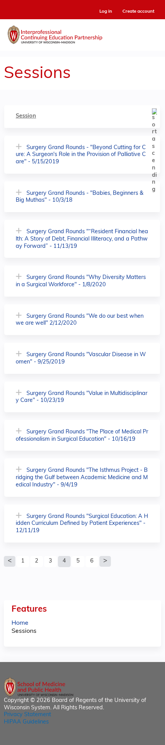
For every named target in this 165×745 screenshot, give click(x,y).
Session (26, 116)
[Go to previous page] (9, 561)
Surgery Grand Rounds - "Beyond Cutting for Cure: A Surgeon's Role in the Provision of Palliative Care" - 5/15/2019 (81, 155)
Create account (138, 11)
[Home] (82, 33)
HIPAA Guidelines (26, 722)
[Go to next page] (105, 561)
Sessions (24, 631)
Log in (105, 12)
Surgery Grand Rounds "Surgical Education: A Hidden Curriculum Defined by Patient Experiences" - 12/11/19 (82, 524)
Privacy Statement (27, 715)
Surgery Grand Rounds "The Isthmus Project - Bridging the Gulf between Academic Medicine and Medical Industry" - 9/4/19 (82, 478)
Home (20, 623)
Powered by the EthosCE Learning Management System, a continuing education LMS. (134, 739)
